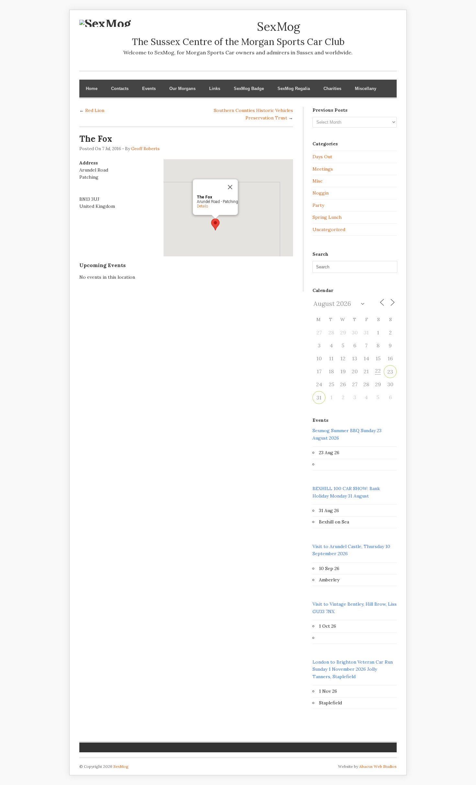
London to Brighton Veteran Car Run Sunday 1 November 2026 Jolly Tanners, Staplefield (352, 669)
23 (390, 371)
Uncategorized (328, 229)
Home (91, 88)
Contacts (120, 88)
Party (318, 205)
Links (214, 88)
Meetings (322, 169)
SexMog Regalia (294, 88)
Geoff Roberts (145, 148)
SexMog (121, 766)
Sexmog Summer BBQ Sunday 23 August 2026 (346, 434)
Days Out (322, 157)
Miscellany (365, 88)
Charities (332, 88)
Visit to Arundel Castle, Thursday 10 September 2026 (351, 550)
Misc (317, 181)
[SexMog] (105, 23)
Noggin (320, 193)
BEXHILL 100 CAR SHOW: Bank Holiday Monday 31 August (346, 492)
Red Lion (94, 110)
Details (202, 206)
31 (319, 397)
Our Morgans (182, 88)
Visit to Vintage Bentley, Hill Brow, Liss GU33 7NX (354, 607)
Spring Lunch (327, 217)
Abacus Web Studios (378, 766)
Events (149, 88)
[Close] (230, 187)
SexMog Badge (249, 88)
